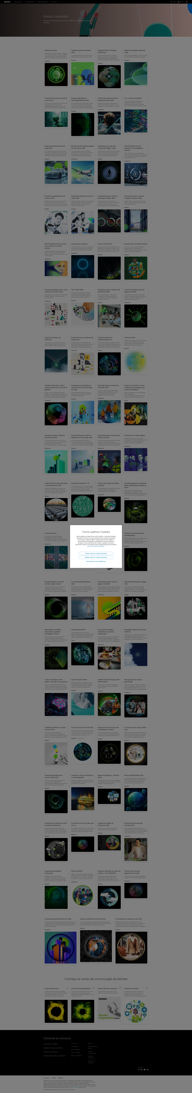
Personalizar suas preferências (96, 561)
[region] (96, 546)
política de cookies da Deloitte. (96, 546)
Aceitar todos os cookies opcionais (96, 553)
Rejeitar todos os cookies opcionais (96, 557)
